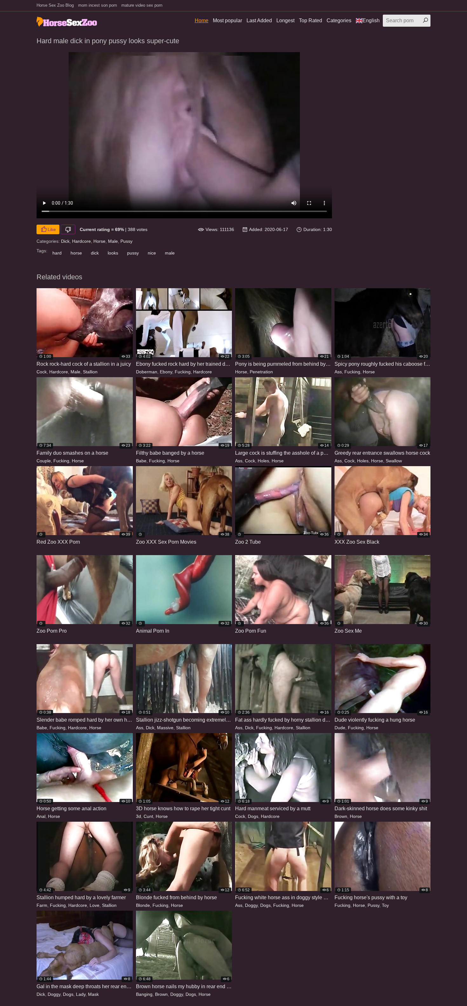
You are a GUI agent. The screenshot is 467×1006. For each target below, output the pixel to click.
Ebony (166, 371)
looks (113, 252)
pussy (133, 252)
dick (95, 252)
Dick (65, 241)
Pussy (126, 241)
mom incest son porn (97, 5)
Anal (41, 816)
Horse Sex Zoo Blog (55, 5)
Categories (339, 20)
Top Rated (310, 20)
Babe (141, 460)
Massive (165, 727)
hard (57, 252)
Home (201, 20)
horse (76, 252)
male (170, 252)
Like (52, 229)
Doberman (146, 371)
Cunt (148, 816)
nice (152, 252)
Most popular (227, 20)
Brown (341, 816)
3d (138, 816)
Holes (263, 460)
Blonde (143, 905)
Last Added (259, 20)
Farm (42, 905)
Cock (42, 371)
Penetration (261, 371)
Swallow (394, 460)
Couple (44, 460)
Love (94, 905)
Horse (99, 241)
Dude (340, 727)
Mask (93, 994)
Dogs (253, 816)
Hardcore (81, 241)
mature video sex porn (141, 5)
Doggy (251, 905)
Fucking (183, 371)
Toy (385, 905)
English (371, 20)
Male (113, 241)
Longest (285, 20)
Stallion (90, 371)
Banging (144, 994)
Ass (338, 371)
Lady (80, 994)
